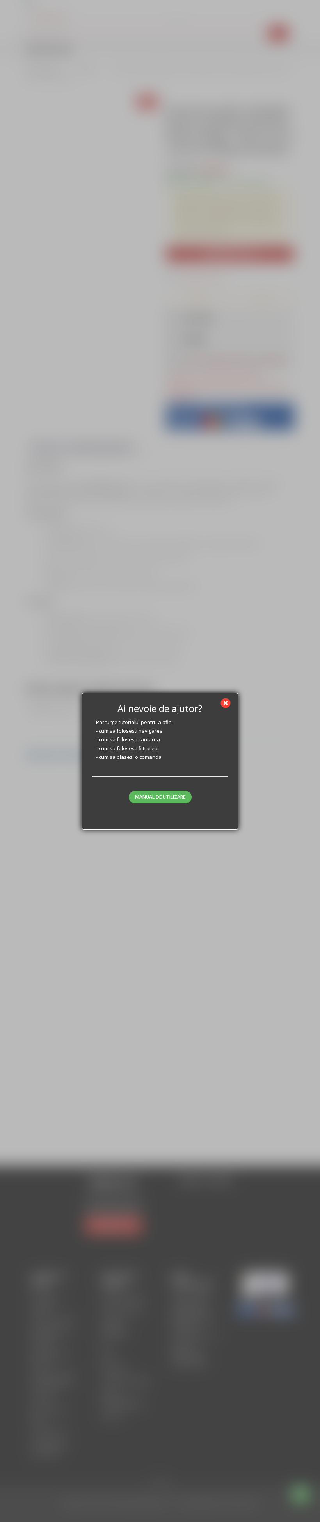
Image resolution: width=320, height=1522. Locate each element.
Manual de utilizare (160, 797)
